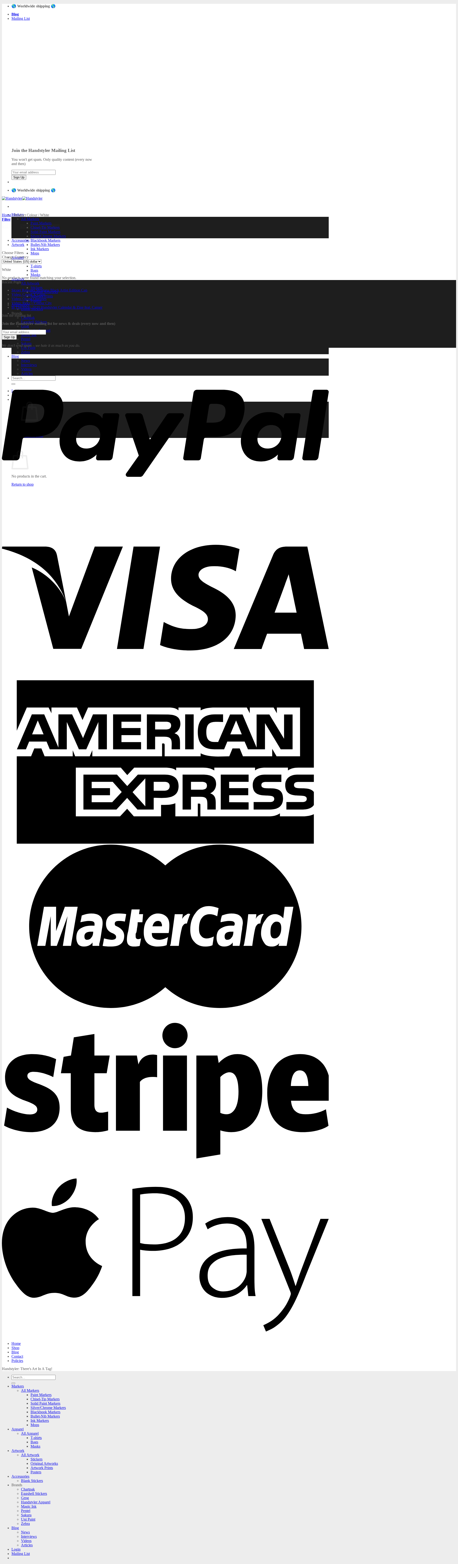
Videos (26, 1541)
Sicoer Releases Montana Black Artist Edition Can (49, 290)
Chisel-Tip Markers (45, 1399)
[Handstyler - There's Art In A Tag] (22, 198)
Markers (17, 1386)
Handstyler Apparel (35, 1502)
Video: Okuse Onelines (29, 299)
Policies (17, 1361)
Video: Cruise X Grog (28, 294)
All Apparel (30, 1433)
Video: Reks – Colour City (31, 303)
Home (6, 215)
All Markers (30, 219)
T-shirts (36, 266)
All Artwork (30, 283)
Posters (36, 1472)
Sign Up (18, 177)
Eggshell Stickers (34, 1493)
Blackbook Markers (45, 240)
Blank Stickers (32, 1481)
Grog (25, 326)
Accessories (20, 240)
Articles (27, 1545)
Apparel (17, 1429)
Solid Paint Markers (45, 232)
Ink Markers (40, 249)
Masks (35, 275)
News (25, 1532)
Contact (17, 1356)
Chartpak (28, 318)
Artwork (17, 245)
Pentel (25, 339)
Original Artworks (44, 1463)
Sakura (26, 1515)
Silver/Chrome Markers (48, 236)
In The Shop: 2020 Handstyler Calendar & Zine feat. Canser (56, 307)
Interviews (29, 1536)
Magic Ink (28, 335)
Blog (15, 1352)
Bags (34, 270)
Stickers (36, 288)
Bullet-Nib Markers (45, 245)
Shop (15, 1348)
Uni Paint (28, 1519)
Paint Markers (41, 1395)
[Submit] (13, 1383)
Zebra (25, 1524)
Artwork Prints (42, 1468)
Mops (35, 253)
